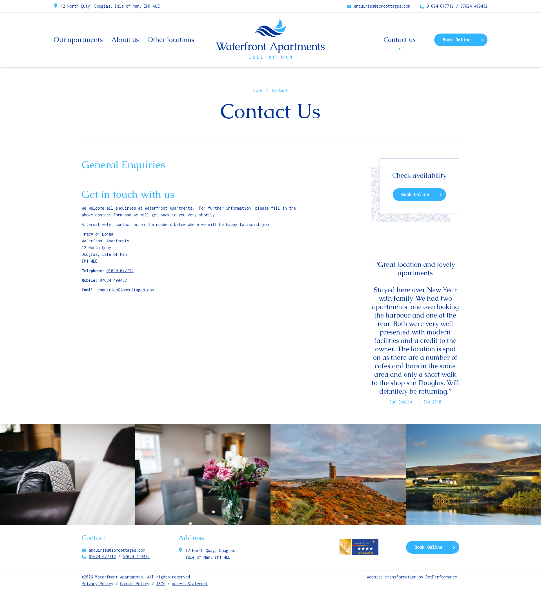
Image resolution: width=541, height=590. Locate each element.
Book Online (457, 39)
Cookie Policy (134, 583)
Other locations (170, 39)
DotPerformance (441, 577)
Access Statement (190, 583)
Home (257, 90)
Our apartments (78, 39)
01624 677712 (440, 6)
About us (125, 39)
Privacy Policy (97, 583)
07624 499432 (473, 6)
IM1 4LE (152, 6)
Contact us (399, 39)
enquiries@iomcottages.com (382, 6)
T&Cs (160, 583)
